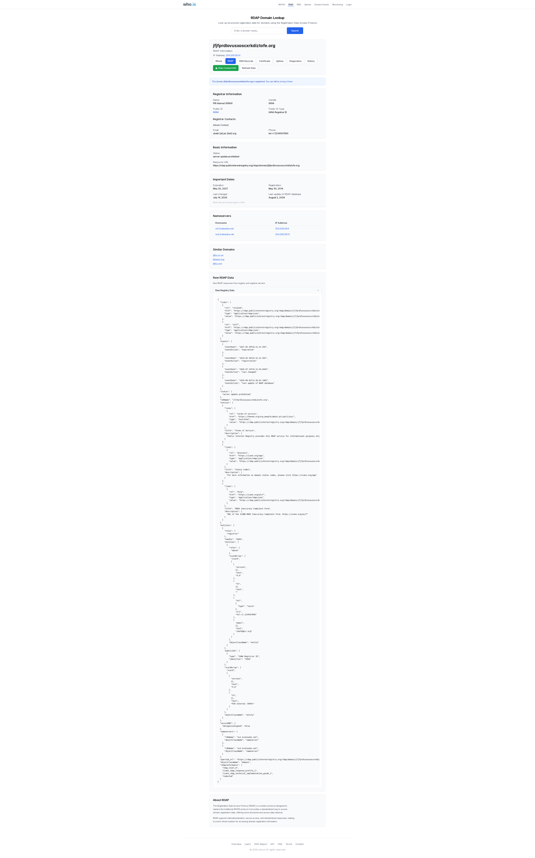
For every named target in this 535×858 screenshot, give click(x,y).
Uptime (307, 4)
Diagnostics (295, 61)
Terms (288, 844)
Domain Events (321, 4)
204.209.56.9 (282, 228)
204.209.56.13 (282, 234)
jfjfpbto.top (218, 259)
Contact (300, 844)
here (290, 81)
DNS (299, 4)
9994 (216, 112)
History (311, 61)
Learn (248, 844)
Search (295, 30)
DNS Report (260, 844)
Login (349, 4)
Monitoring (337, 4)
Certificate (264, 61)
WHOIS (281, 4)
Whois (218, 61)
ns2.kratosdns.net (224, 234)
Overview (236, 844)
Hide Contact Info (227, 68)
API (272, 844)
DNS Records (246, 61)
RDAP (290, 4)
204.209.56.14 (233, 55)
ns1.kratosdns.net (224, 228)
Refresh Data (249, 68)
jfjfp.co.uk (218, 255)
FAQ (280, 844)
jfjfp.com (217, 263)
